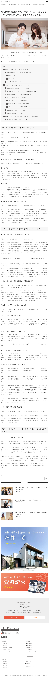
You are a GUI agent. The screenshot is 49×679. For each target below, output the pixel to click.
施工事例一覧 (30, 656)
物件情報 (28, 641)
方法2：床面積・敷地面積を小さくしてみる (18, 103)
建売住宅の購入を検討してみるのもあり (16, 110)
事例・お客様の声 (29, 653)
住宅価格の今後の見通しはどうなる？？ (16, 81)
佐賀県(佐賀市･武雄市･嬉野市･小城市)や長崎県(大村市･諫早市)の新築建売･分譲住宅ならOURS (26, 675)
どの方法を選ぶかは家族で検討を (15, 113)
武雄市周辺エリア (30, 643)
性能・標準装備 (6, 643)
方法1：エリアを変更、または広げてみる (18, 100)
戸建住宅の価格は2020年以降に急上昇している (16, 69)
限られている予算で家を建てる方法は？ (16, 97)
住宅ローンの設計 (6, 649)
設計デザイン (5, 645)
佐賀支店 (5, 663)
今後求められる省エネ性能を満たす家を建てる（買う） (20, 94)
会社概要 (5, 667)
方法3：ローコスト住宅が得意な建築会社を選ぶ (19, 106)
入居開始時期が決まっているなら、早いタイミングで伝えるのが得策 (23, 91)
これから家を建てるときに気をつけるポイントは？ (17, 85)
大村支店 (5, 665)
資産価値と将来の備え (7, 647)
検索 (2, 475)
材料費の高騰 (11, 75)
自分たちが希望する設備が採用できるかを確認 (18, 88)
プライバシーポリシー (30, 666)
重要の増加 (11, 78)
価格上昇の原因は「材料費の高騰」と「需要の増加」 (19, 72)
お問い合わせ (29, 661)
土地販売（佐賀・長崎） (32, 651)
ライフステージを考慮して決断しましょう (17, 119)
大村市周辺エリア (30, 649)
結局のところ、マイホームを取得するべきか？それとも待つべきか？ (21, 116)
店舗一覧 (4, 659)
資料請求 (28, 663)
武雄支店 (5, 661)
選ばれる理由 (4, 641)
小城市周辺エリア (30, 647)
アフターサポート (6, 651)
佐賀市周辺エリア (30, 645)
